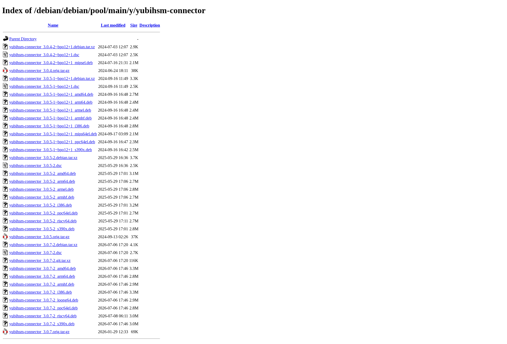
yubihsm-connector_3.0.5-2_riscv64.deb (43, 221)
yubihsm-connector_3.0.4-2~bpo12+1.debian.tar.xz (52, 47)
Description (149, 25)
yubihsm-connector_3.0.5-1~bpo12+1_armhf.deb (50, 118)
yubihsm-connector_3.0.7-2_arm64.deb (42, 276)
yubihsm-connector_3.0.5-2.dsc (35, 165)
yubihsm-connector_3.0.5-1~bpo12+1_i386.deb (49, 126)
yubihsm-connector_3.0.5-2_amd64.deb (42, 173)
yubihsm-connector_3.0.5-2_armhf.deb (41, 197)
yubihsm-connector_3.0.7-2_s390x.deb (41, 324)
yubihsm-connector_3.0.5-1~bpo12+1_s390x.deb (50, 149)
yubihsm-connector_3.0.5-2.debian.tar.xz (43, 157)
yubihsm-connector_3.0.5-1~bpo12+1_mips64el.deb (53, 134)
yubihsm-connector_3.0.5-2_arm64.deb (42, 181)
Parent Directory (23, 39)
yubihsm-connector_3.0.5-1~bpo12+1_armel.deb (50, 110)
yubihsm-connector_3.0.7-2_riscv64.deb (43, 316)
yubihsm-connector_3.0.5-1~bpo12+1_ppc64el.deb (52, 142)
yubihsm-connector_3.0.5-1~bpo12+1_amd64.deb (51, 94)
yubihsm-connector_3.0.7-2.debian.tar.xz (43, 244)
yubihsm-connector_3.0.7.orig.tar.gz (39, 331)
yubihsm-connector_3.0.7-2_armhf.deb (41, 284)
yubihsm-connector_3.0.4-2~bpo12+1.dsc (44, 54)
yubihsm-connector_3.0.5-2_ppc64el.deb (43, 213)
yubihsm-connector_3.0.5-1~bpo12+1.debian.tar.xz (52, 78)
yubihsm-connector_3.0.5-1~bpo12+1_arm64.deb (50, 102)
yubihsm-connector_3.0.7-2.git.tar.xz (40, 260)
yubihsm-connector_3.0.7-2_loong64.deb (43, 300)
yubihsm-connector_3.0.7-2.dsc (35, 252)
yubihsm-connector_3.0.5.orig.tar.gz (39, 237)
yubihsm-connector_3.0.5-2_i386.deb (40, 205)
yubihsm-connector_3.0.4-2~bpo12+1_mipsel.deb (51, 62)
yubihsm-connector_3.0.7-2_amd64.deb (42, 268)
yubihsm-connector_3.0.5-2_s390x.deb (41, 229)
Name (53, 25)
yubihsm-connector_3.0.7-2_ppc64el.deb (43, 308)
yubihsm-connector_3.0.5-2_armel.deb (41, 189)
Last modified (113, 25)
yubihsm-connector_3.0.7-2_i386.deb (40, 292)
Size (133, 25)
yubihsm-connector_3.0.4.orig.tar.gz (39, 70)
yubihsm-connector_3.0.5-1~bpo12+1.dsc (44, 86)
